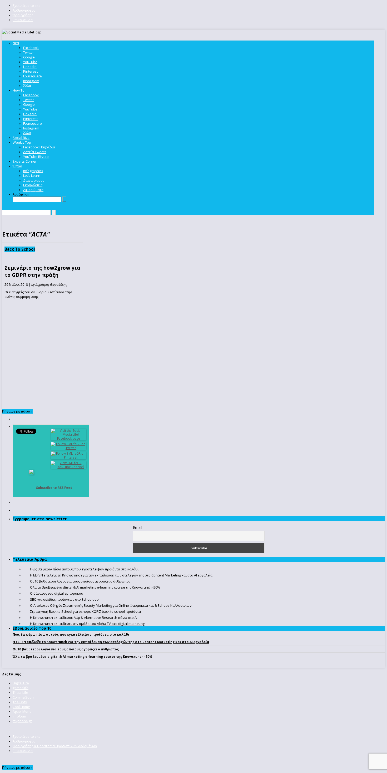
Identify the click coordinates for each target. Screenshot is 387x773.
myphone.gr (22, 721)
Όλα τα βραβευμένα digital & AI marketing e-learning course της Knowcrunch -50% (82, 656)
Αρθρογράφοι (24, 10)
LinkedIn (30, 66)
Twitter (28, 52)
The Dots (20, 702)
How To (18, 90)
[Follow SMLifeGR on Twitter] (68, 448)
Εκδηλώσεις (32, 185)
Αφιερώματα (33, 189)
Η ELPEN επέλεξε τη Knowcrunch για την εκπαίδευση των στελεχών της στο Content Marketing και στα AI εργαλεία (111, 642)
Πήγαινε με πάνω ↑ (17, 411)
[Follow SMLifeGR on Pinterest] (68, 457)
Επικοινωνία (23, 19)
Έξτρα (17, 166)
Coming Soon (23, 697)
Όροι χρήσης (23, 15)
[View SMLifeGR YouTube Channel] (68, 467)
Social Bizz (21, 137)
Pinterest (30, 71)
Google (29, 57)
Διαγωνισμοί (33, 180)
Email (137, 527)
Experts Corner (25, 161)
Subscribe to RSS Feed (54, 488)
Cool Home (21, 706)
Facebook (31, 47)
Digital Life (21, 683)
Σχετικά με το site (27, 5)
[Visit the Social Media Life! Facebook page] (68, 438)
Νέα (16, 43)
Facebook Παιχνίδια (39, 147)
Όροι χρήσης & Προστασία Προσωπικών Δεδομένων (55, 746)
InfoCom (19, 716)
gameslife (20, 687)
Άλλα (27, 85)
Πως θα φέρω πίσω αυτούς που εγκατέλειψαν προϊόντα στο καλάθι (71, 634)
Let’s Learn (31, 175)
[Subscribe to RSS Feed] (31, 488)
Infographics (33, 170)
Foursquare (32, 76)
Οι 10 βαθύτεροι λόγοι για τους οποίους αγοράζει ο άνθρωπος (66, 649)
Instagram (31, 80)
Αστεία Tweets (34, 151)
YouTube (30, 61)
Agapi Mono (22, 711)
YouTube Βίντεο (36, 156)
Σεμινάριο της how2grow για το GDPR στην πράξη (42, 271)
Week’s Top (22, 142)
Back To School (19, 249)
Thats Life (20, 692)
